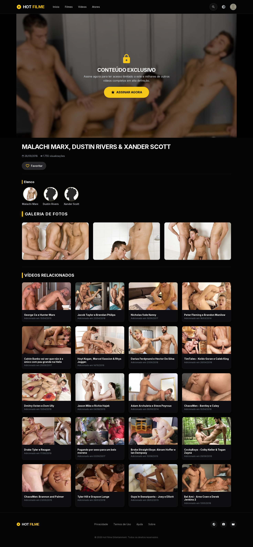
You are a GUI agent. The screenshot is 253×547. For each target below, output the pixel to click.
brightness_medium (224, 7)
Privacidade (101, 524)
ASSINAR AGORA (126, 92)
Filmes (69, 6)
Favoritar (34, 166)
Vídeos (82, 6)
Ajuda (139, 524)
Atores (96, 6)
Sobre (151, 524)
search (213, 7)
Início (56, 6)
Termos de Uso (122, 524)
